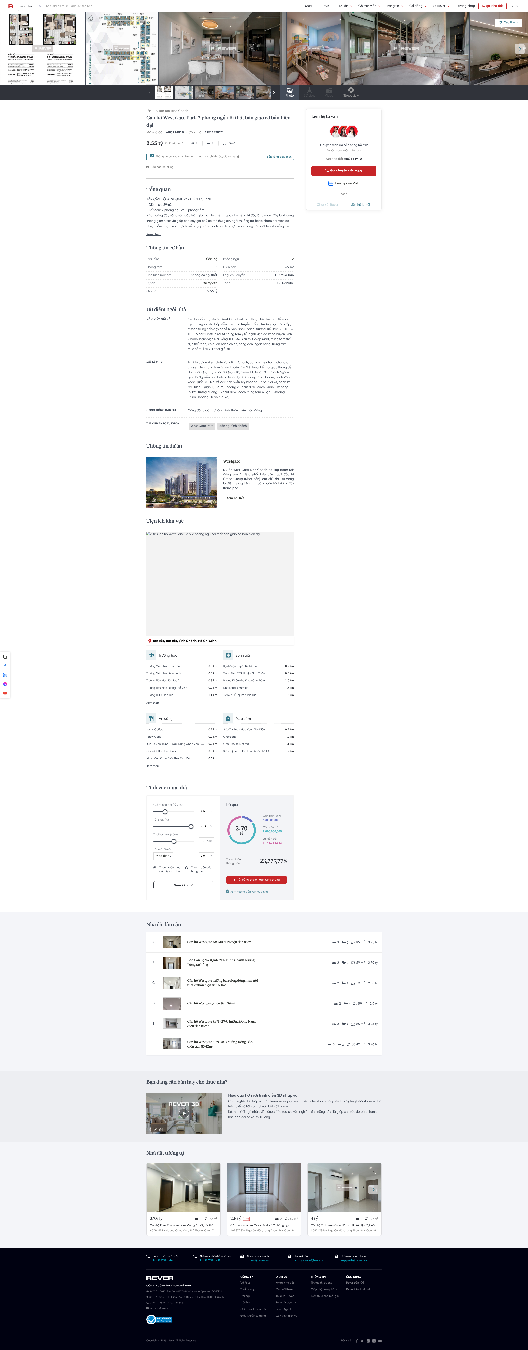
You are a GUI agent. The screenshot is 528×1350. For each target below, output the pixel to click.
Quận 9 (289, 1230)
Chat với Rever (327, 205)
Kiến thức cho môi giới (325, 1296)
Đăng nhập (466, 6)
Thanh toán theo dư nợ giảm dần (169, 869)
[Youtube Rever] (380, 1341)
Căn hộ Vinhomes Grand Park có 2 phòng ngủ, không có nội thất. (260, 1226)
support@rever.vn (354, 1260)
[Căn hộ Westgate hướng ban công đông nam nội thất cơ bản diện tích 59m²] (172, 983)
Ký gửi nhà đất (492, 6)
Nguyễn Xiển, (254, 1230)
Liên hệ (245, 1302)
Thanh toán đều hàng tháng (201, 869)
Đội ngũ (245, 1296)
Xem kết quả (183, 885)
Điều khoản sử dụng (253, 1316)
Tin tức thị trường (321, 1282)
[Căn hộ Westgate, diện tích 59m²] (172, 1003)
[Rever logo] (10, 6)
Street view (351, 96)
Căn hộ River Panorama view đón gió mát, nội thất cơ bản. (182, 1226)
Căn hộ (211, 259)
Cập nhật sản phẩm (324, 1289)
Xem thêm (153, 234)
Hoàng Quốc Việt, (177, 1230)
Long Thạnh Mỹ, (273, 1230)
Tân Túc (151, 111)
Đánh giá (346, 1341)
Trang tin (393, 6)
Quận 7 (209, 1230)
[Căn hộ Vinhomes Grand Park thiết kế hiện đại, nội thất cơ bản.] (344, 1187)
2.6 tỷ (235, 1219)
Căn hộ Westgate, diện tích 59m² (211, 1003)
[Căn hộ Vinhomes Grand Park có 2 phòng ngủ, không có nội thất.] (264, 1187)
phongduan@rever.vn (309, 1260)
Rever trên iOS (355, 1282)
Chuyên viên (367, 6)
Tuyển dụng (247, 1289)
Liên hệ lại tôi (360, 205)
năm (209, 841)
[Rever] (191, 1278)
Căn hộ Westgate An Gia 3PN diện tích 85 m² (219, 942)
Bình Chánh (179, 111)
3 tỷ (314, 1219)
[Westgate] (181, 483)
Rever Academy (286, 1302)
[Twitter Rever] (362, 1341)
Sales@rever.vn (258, 1260)
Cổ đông (415, 6)
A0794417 (156, 1230)
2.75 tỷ (156, 1219)
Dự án (343, 6)
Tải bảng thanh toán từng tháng (258, 880)
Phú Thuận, (197, 1230)
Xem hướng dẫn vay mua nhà (249, 892)
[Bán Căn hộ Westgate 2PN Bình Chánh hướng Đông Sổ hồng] (172, 963)
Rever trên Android (358, 1289)
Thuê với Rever (285, 1296)
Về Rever (439, 6)
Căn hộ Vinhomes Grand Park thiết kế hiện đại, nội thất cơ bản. (343, 1226)
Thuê (325, 6)
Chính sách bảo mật (253, 1309)
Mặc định (162, 856)
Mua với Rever (284, 1289)
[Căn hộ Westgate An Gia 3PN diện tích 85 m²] (172, 942)
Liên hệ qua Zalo (347, 183)
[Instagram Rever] (374, 1341)
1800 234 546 (163, 1260)
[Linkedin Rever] (368, 1341)
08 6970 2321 (157, 1303)
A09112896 (318, 1230)
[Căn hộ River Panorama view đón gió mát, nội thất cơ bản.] (183, 1187)
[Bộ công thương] (159, 1320)
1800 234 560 (210, 1260)
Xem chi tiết (235, 498)
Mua (308, 6)
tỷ (211, 811)
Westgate (210, 283)
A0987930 (237, 1230)
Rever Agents (284, 1309)
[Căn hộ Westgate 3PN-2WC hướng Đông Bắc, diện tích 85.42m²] (172, 1044)
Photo (289, 96)
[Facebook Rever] (357, 1341)
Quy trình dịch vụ (286, 1316)
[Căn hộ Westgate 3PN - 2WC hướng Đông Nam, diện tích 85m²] (172, 1024)
